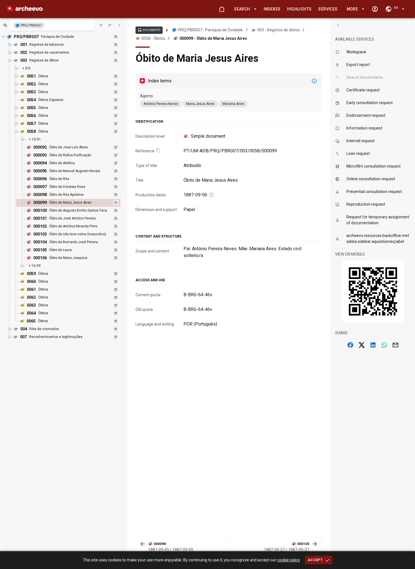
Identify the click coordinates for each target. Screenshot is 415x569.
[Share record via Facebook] (350, 345)
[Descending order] (110, 25)
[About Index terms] (314, 81)
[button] (244, 9)
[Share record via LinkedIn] (373, 345)
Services (327, 9)
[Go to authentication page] (375, 9)
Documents (149, 30)
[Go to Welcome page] (221, 9)
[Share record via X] (361, 345)
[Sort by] (101, 25)
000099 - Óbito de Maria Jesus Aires (213, 38)
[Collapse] (119, 25)
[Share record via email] (395, 345)
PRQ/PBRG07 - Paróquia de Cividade (210, 30)
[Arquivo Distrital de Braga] (25, 9)
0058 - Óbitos (153, 38)
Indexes (272, 9)
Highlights (299, 9)
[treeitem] (74, 203)
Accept (315, 560)
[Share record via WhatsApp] (384, 345)
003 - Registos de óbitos (278, 30)
